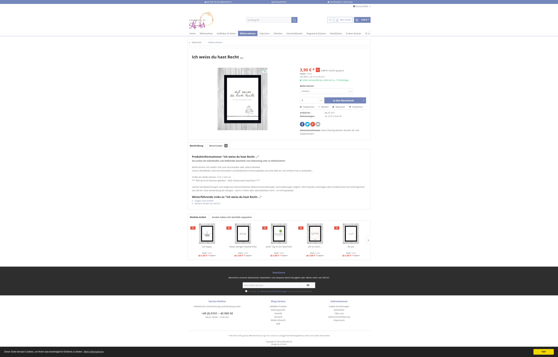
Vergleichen (308, 106)
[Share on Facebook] (302, 125)
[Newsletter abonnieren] (308, 285)
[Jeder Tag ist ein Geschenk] (279, 233)
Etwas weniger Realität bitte (243, 246)
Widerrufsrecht (278, 320)
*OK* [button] (543, 352)
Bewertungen (218, 145)
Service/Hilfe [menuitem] (362, 6)
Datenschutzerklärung (339, 316)
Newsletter (339, 309)
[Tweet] (307, 125)
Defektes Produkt (278, 306)
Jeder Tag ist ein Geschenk (279, 246)
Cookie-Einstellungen (339, 306)
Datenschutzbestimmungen (273, 291)
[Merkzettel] (330, 20)
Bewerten (340, 106)
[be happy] (207, 233)
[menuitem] (271, 20)
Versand (278, 316)
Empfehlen (357, 106)
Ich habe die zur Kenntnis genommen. (280, 291)
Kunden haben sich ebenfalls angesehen (232, 217)
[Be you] (350, 233)
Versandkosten (273, 335)
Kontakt (278, 313)
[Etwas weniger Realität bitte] (243, 233)
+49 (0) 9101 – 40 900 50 (217, 313)
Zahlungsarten (278, 309)
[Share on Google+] (312, 125)
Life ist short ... (315, 246)
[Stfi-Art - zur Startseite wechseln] (211, 19)
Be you (351, 246)
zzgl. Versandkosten (317, 76)
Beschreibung (196, 145)
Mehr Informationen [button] (94, 351)
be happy (207, 246)
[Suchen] (294, 20)
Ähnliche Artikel (198, 217)
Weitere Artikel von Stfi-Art (207, 203)
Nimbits (283, 344)
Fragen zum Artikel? (204, 200)
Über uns (339, 313)
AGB (278, 323)
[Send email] (318, 125)
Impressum (339, 320)
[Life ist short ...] (315, 233)
